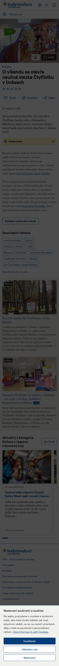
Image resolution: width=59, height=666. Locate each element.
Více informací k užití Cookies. (31, 631)
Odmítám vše (30, 649)
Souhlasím (29, 641)
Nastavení (30, 657)
